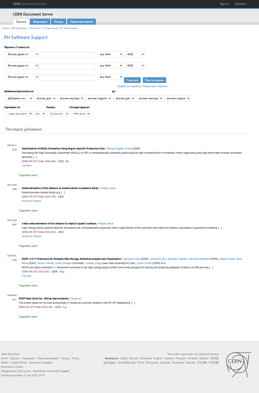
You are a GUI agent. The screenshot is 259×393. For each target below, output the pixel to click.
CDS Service (24, 371)
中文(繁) (214, 362)
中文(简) (202, 362)
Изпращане (40, 21)
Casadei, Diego (94, 263)
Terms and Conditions (40, 362)
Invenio (19, 367)
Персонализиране (81, 21)
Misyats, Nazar (108, 188)
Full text (26, 165)
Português (152, 362)
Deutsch (134, 358)
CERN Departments (19, 28)
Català (123, 358)
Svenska (190, 362)
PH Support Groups (50, 28)
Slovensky (178, 362)
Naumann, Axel (131, 259)
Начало (5, 28)
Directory (240, 4)
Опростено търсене (155, 86)
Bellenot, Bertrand (199, 259)
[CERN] (238, 364)
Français (181, 358)
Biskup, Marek (227, 259)
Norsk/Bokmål (126, 362)
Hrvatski (193, 358)
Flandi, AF (75, 298)
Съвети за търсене (129, 86)
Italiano (204, 358)
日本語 (214, 358)
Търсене (21, 21)
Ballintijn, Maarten (178, 259)
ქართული (110, 362)
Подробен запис (28, 175)
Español (169, 358)
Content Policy (19, 362)
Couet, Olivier (144, 263)
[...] (35, 157)
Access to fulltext (31, 201)
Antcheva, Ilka (158, 259)
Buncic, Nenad (46, 263)
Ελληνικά (146, 358)
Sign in (224, 4)
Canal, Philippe (63, 263)
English (158, 358)
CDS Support (62, 371)
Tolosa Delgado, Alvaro (119, 148)
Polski (140, 362)
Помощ (58, 21)
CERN (30, 4)
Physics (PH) (34, 28)
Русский (165, 362)
